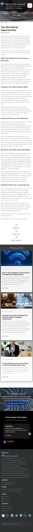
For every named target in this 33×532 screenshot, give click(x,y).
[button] (29, 5)
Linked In (6, 501)
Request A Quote (7, 508)
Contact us (5, 510)
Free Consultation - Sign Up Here (16, 403)
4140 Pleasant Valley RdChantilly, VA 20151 (9, 483)
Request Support (7, 506)
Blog (6, 22)
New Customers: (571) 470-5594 (13, 7)
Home (2, 22)
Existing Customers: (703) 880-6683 (14, 8)
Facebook (6, 496)
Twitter (5, 499)
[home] (12, 4)
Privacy (18, 523)
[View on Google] (8, 435)
